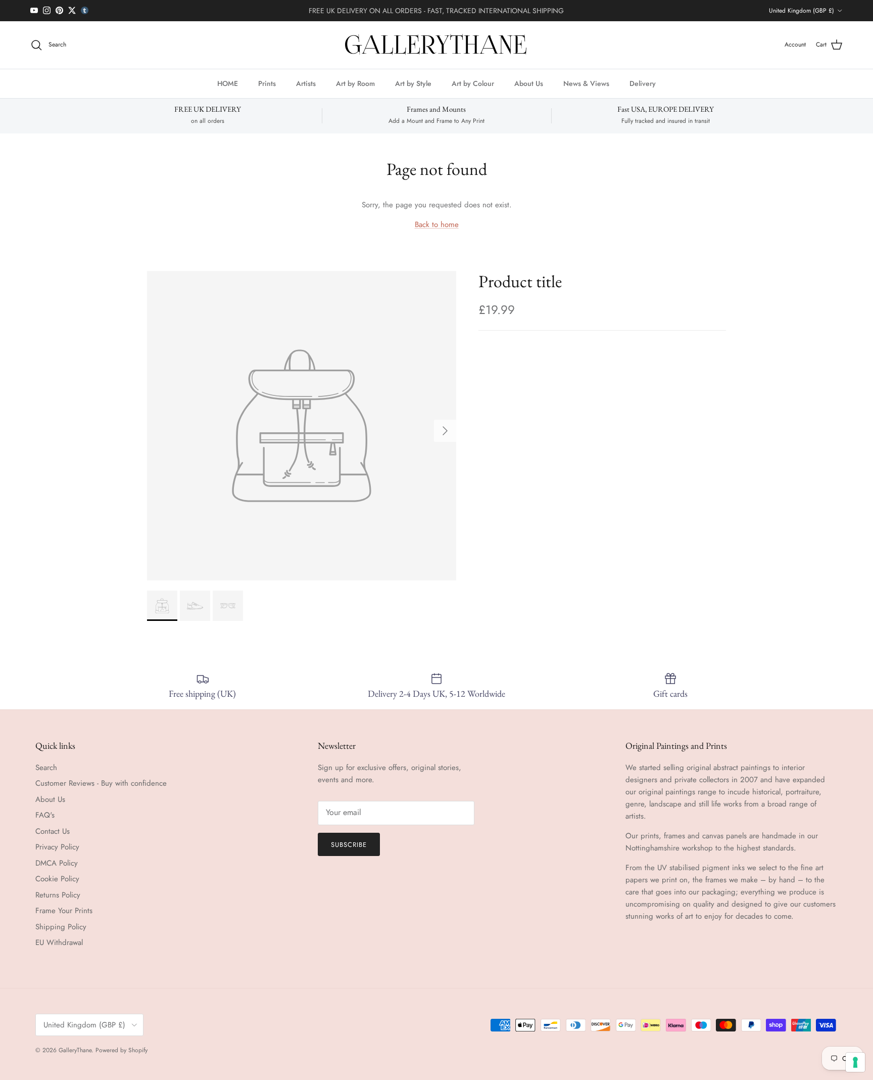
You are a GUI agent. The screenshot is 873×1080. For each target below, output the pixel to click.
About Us (528, 83)
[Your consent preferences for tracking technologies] (855, 1062)
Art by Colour (473, 83)
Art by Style (413, 83)
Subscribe (349, 844)
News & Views (586, 83)
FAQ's (45, 815)
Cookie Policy (57, 878)
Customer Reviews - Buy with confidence (101, 783)
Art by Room (355, 83)
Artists (306, 83)
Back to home (437, 224)
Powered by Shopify (121, 1050)
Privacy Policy (57, 846)
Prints (267, 83)
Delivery (642, 83)
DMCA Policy (56, 863)
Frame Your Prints (63, 910)
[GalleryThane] (437, 45)
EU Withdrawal (59, 942)
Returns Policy (57, 895)
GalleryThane (75, 1050)
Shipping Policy (60, 926)
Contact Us (52, 831)
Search (46, 767)
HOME (227, 83)
